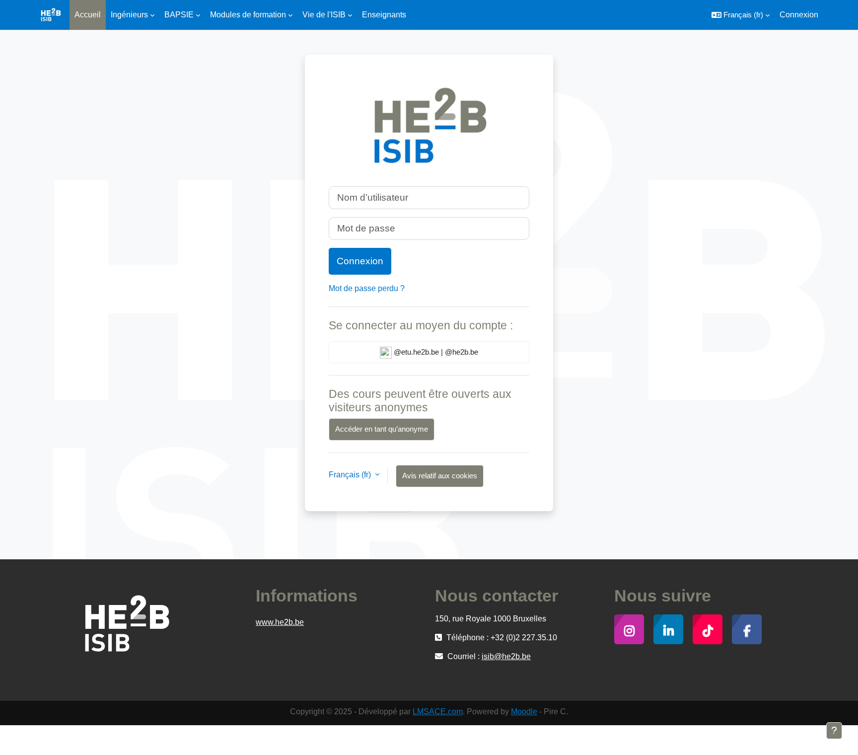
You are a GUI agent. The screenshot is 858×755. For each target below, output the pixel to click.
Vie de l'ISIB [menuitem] (324, 14)
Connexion (799, 14)
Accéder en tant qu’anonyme (381, 429)
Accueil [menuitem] (87, 14)
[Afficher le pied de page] (834, 730)
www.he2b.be (280, 622)
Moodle (524, 711)
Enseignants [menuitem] (384, 14)
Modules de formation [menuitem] (248, 14)
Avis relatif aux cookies (439, 475)
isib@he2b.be (506, 656)
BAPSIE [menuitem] (179, 14)
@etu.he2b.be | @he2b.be (435, 352)
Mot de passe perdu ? (367, 288)
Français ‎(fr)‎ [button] (351, 474)
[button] (741, 15)
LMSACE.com (438, 711)
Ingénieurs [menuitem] (129, 14)
